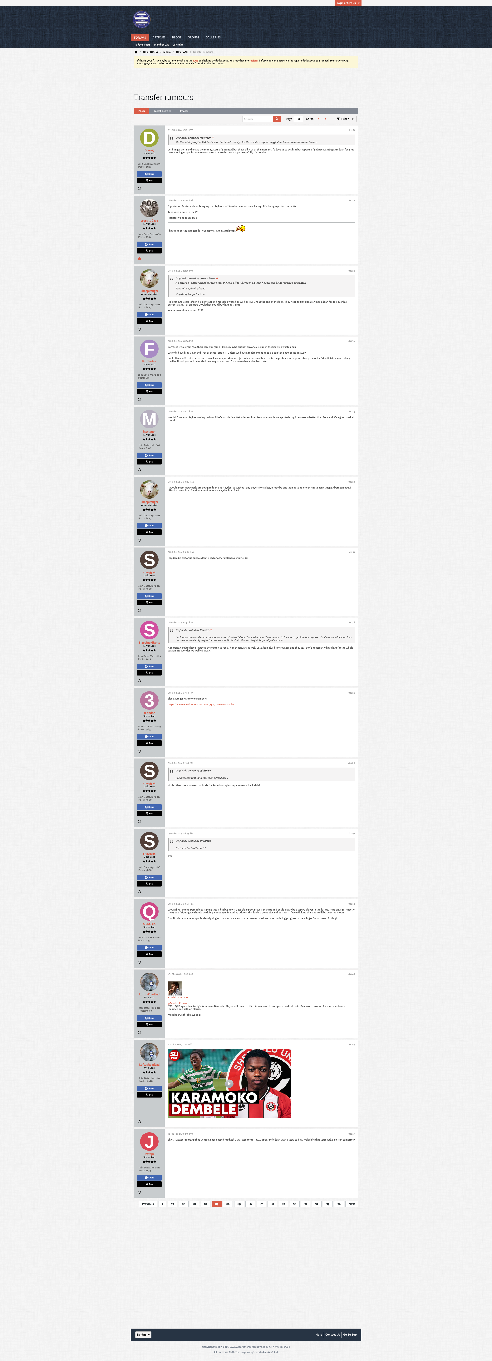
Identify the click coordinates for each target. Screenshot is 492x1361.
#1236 (351, 481)
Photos (184, 111)
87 (261, 1204)
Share (151, 174)
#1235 (351, 411)
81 (194, 1204)
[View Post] (212, 137)
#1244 (351, 1044)
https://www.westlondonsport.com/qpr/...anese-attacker (201, 704)
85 (239, 1204)
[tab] (141, 111)
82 (205, 1204)
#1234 (351, 341)
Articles (158, 37)
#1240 (351, 763)
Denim (141, 1334)
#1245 (351, 1133)
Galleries (213, 37)
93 (327, 1204)
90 (294, 1204)
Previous (148, 1204)
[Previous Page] (319, 119)
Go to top (350, 1334)
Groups (193, 37)
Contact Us (332, 1334)
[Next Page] (325, 119)
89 (283, 1204)
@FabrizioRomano (178, 1003)
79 (172, 1204)
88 (272, 1204)
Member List (161, 44)
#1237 (352, 552)
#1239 (351, 692)
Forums (140, 37)
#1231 (352, 130)
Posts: (141, 166)
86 (250, 1204)
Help (319, 1334)
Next (352, 1204)
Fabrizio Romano (178, 997)
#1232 (351, 200)
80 (183, 1204)
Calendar (178, 44)
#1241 (352, 833)
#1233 (351, 270)
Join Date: (144, 163)
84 (227, 1204)
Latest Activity (162, 111)
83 (216, 1204)
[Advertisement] (246, 80)
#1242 (351, 903)
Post (151, 180)
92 (316, 1204)
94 (339, 1204)
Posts (141, 111)
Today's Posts (142, 44)
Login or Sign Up (346, 3)
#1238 (351, 622)
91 (305, 1204)
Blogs (176, 37)
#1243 (351, 974)
